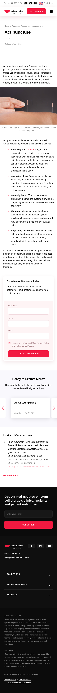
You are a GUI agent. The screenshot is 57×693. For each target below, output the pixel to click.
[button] (54, 408)
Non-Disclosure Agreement (19, 683)
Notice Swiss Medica (25, 346)
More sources (10, 475)
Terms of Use (30, 343)
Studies (31, 149)
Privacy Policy (43, 343)
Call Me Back (36, 11)
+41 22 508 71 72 (14, 3)
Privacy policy (10, 679)
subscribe (28, 525)
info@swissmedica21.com (16, 558)
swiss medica (17, 11)
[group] (30, 408)
